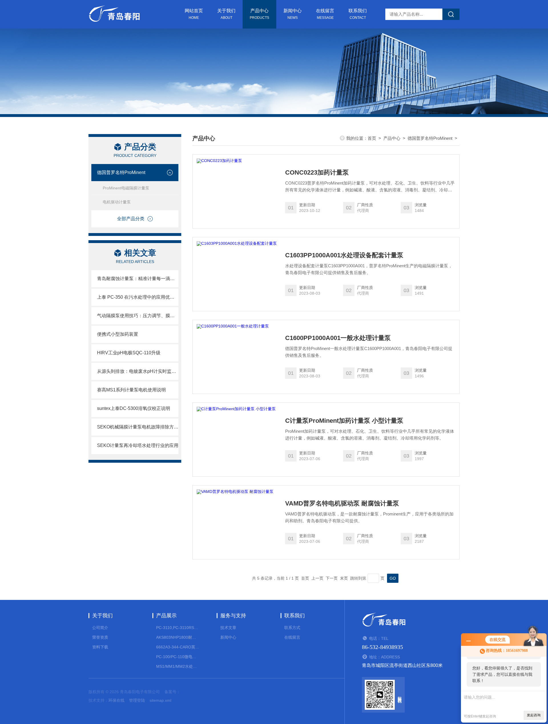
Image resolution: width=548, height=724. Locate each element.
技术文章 (228, 627)
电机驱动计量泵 (117, 202)
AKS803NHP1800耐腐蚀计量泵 (177, 637)
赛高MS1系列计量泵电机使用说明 (131, 389)
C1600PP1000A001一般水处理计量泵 (338, 338)
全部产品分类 (130, 218)
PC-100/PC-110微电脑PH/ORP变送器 (177, 656)
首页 (372, 138)
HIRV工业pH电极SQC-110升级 (128, 352)
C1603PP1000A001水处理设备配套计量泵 (344, 255)
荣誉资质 (100, 637)
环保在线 (116, 700)
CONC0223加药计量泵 (317, 172)
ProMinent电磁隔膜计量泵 (126, 188)
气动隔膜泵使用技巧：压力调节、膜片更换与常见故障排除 (137, 315)
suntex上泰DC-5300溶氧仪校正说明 (133, 408)
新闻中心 (292, 14)
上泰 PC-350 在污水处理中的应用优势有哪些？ (137, 297)
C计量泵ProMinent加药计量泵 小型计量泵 (344, 421)
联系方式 (292, 627)
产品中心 (259, 14)
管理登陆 (137, 700)
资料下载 (100, 647)
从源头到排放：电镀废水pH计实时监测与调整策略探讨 (137, 371)
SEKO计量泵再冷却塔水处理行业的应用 (137, 445)
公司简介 (100, 627)
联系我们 (357, 14)
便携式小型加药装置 (117, 334)
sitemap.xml (160, 700)
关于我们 (226, 14)
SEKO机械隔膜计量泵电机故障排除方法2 (137, 426)
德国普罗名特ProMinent (121, 172)
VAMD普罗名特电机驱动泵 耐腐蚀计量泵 (342, 503)
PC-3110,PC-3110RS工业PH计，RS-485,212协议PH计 (177, 627)
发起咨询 (534, 715)
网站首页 (194, 14)
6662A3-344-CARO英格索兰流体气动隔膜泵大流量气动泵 (177, 647)
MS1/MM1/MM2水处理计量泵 (177, 666)
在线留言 (325, 14)
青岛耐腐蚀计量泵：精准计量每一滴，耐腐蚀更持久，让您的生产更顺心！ (137, 278)
